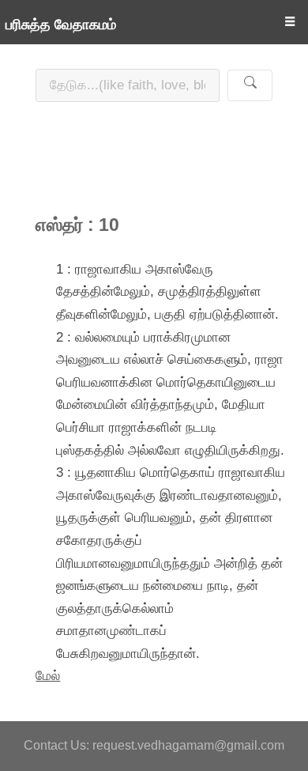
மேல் (48, 675)
